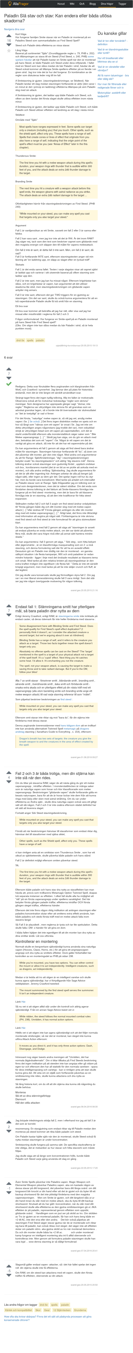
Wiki (72, 3)
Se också (34, 421)
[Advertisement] (115, 117)
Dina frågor (107, 3)
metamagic (70, 728)
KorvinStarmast (74, 345)
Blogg (93, 3)
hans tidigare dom (71, 725)
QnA (81, 3)
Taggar (122, 3)
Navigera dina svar (14, 29)
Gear (47, 1310)
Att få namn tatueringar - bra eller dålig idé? (113, 77)
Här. (23, 1001)
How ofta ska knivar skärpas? (20, 1316)
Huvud (61, 3)
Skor (38, 1310)
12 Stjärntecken (61, 1310)
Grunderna (80, 1310)
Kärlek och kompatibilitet (18, 1310)
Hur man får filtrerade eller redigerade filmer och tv (112, 85)
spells (30, 340)
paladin (40, 340)
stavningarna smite (69, 616)
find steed (66, 699)
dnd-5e (20, 340)
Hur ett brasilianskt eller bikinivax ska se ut (110, 59)
